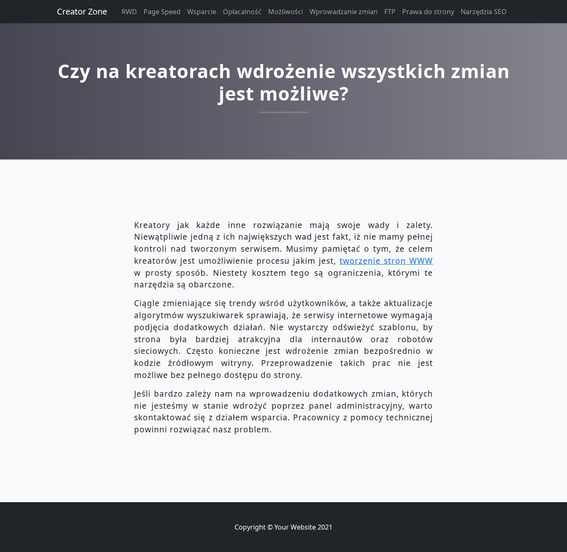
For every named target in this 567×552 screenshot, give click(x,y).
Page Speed (162, 11)
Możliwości (285, 11)
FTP (390, 11)
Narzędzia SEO (484, 11)
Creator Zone (82, 11)
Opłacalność (242, 11)
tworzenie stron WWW (386, 260)
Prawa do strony (428, 11)
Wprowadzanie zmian (344, 11)
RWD (129, 11)
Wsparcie (201, 11)
